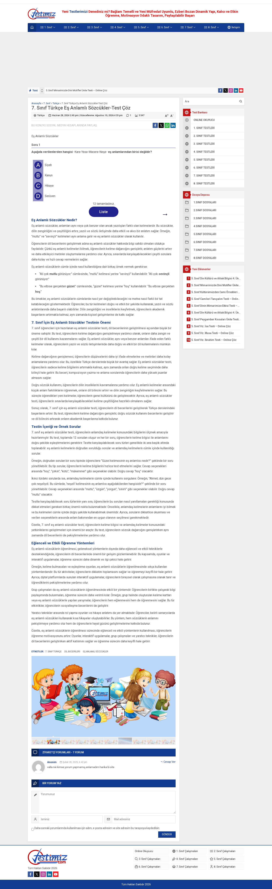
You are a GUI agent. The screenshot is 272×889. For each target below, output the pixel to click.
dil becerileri (72, 651)
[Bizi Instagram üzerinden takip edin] (231, 90)
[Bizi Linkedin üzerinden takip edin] (236, 90)
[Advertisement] (136, 59)
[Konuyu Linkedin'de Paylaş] (173, 125)
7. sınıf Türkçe (53, 651)
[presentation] (42, 90)
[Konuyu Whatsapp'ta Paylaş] (167, 125)
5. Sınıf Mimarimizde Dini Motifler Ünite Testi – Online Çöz (76, 90)
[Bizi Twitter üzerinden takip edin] (225, 90)
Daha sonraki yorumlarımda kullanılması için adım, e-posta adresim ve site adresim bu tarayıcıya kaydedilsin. (97, 828)
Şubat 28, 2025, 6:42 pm (75, 762)
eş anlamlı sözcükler (95, 651)
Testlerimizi (78, 11)
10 (168, 741)
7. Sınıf (46, 103)
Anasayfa (36, 103)
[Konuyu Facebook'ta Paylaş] (155, 125)
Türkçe (56, 103)
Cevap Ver (170, 761)
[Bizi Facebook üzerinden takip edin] (220, 90)
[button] (39, 741)
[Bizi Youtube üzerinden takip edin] (241, 90)
